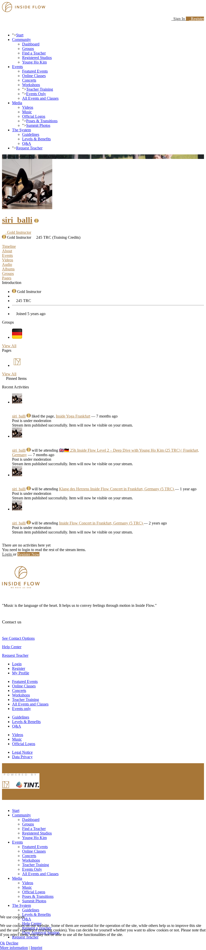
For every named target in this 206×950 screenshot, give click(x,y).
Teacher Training (39, 89)
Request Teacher (29, 148)
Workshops (31, 85)
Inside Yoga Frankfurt (73, 416)
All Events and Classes (40, 98)
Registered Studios (37, 57)
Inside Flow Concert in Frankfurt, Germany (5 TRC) (101, 523)
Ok (2, 943)
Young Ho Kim (34, 62)
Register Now (28, 554)
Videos (27, 107)
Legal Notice (22, 752)
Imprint (36, 947)
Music (27, 112)
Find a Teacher (34, 53)
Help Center (11, 647)
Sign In (178, 19)
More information (14, 947)
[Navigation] (3, 26)
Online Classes (34, 76)
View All (9, 346)
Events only (21, 708)
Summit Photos (38, 125)
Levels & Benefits (36, 139)
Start (19, 35)
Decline (12, 943)
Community (21, 39)
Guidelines (30, 134)
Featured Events (35, 71)
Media (17, 103)
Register (196, 19)
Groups (28, 48)
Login (7, 554)
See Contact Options (18, 638)
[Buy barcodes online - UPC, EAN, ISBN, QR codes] (21, 790)
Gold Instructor (18, 232)
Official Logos (33, 116)
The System (21, 130)
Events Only (36, 94)
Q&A (26, 143)
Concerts (29, 80)
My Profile (20, 673)
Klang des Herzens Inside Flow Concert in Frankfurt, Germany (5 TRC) (117, 489)
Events (17, 67)
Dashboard (30, 44)
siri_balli (17, 219)
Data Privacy (22, 757)
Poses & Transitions (42, 121)
